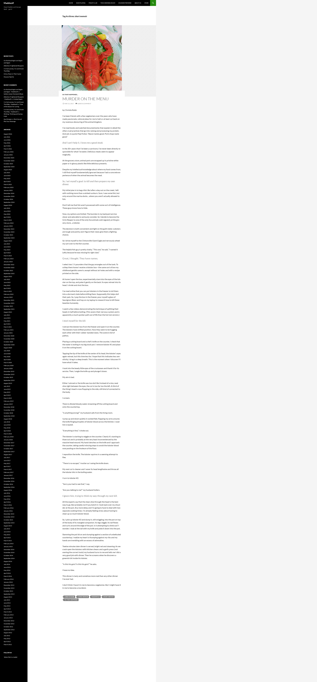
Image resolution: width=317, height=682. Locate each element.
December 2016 (9, 478)
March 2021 (8, 327)
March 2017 (8, 469)
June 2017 (7, 460)
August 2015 (8, 526)
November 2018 (9, 410)
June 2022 (7, 282)
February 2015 (8, 543)
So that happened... (70, 94)
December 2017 (9, 443)
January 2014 (8, 582)
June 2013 (7, 603)
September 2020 (9, 345)
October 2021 (8, 306)
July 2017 (7, 457)
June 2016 (7, 496)
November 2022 (9, 267)
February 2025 (8, 187)
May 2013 (7, 606)
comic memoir (83, 597)
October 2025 (8, 164)
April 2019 (7, 395)
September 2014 (9, 558)
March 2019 (8, 398)
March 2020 (8, 362)
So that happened (71, 600)
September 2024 (9, 202)
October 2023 (8, 235)
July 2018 (7, 422)
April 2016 (7, 502)
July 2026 (7, 137)
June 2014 (7, 567)
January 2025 (8, 190)
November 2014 (9, 552)
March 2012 (8, 644)
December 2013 (9, 585)
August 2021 (8, 312)
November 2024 (9, 196)
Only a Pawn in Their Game (12, 74)
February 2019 (8, 401)
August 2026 (8, 134)
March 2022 (8, 291)
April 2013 (7, 609)
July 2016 (7, 493)
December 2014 (9, 549)
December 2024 (9, 193)
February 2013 (8, 615)
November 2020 (9, 339)
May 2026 (7, 143)
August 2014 (8, 561)
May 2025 (7, 178)
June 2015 (7, 532)
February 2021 (8, 330)
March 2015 (8, 541)
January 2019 (8, 404)
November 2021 (9, 303)
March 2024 (8, 220)
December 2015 (9, 514)
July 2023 (7, 244)
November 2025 (9, 161)
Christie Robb (69, 597)
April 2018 (7, 431)
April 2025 (7, 181)
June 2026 (7, 140)
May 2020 (7, 357)
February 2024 (8, 223)
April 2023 (7, 253)
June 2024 (7, 211)
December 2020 (9, 336)
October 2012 (8, 627)
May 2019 (7, 392)
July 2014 (7, 564)
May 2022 (7, 285)
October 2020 (8, 342)
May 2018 (7, 428)
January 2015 (8, 546)
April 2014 (7, 573)
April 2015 (7, 538)
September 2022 (9, 273)
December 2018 (9, 407)
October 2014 (8, 555)
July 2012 (7, 635)
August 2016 (8, 490)
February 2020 (8, 365)
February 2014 (8, 579)
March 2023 (8, 256)
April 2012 (7, 641)
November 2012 (9, 624)
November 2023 (9, 232)
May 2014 (7, 570)
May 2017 (7, 463)
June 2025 (7, 175)
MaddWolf (96, 597)
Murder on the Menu (85, 98)
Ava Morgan (8, 119)
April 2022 (7, 288)
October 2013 (8, 591)
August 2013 (8, 597)
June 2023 (7, 247)
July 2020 (7, 351)
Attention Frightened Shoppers (14, 66)
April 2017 (7, 466)
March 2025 (8, 184)
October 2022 (8, 270)
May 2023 (7, 250)
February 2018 (8, 437)
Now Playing (80, 3)
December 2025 (9, 158)
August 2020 (8, 348)
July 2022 (7, 279)
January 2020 (8, 368)
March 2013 (8, 612)
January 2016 (8, 511)
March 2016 (8, 505)
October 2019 (8, 377)
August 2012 (8, 633)
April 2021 (7, 324)
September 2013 (9, 594)
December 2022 (9, 265)
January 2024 (8, 226)
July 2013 (7, 600)
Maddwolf (9, 3)
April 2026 (7, 146)
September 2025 (9, 167)
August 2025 (8, 170)
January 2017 (8, 475)
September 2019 (9, 380)
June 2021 (7, 318)
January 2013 (8, 618)
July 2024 (7, 208)
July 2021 (7, 315)
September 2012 (9, 630)
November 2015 (9, 517)
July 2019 (7, 386)
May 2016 (7, 499)
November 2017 (9, 446)
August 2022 (8, 276)
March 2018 (8, 434)
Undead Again (18, 99)
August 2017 (8, 454)
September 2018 (9, 416)
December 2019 (9, 371)
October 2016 (8, 484)
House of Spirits (9, 77)
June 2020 (7, 354)
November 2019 (9, 374)
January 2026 (8, 155)
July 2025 (7, 172)
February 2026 (8, 152)
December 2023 (9, 229)
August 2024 (8, 205)
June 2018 (7, 425)
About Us (138, 3)
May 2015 (7, 535)
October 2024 (8, 199)
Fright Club (93, 3)
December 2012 (9, 621)
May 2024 (7, 214)
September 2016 (9, 487)
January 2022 (8, 297)
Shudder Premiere (124, 3)
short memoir (108, 597)
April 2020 (7, 359)
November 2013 (9, 588)
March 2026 (8, 149)
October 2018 (8, 413)
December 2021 (9, 300)
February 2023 (8, 259)
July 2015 (7, 529)
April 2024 (7, 217)
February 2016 (8, 508)
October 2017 (8, 449)
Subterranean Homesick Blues (13, 94)
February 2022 (8, 294)
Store (146, 3)
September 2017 (9, 451)
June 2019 (7, 389)
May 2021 (7, 321)
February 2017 (8, 472)
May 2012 (7, 638)
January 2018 (8, 440)
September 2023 (9, 238)
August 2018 (8, 419)
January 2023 (8, 262)
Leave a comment (84, 103)
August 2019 (8, 383)
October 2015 (8, 520)
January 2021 (8, 333)
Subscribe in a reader (10, 657)
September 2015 (9, 523)
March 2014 (8, 576)
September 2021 (9, 309)
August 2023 (8, 241)
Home (71, 3)
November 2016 (9, 481)
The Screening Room (107, 3)
